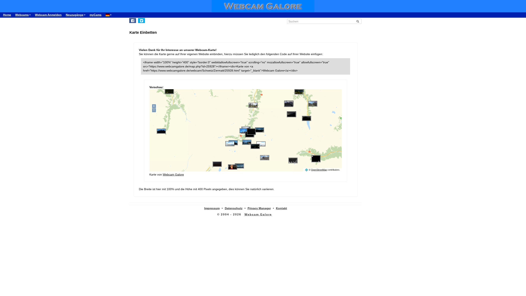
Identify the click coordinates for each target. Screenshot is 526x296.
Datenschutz (233, 208)
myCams (96, 14)
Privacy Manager (259, 208)
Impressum (212, 208)
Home (7, 14)
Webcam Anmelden (48, 14)
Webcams (22, 14)
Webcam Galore (173, 174)
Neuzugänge (74, 14)
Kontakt (281, 208)
